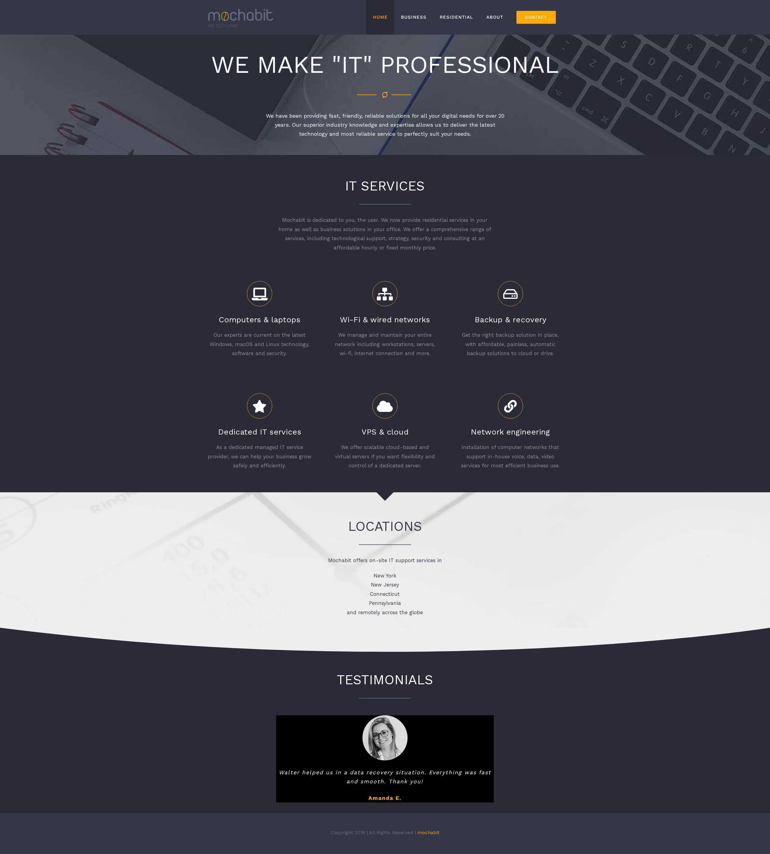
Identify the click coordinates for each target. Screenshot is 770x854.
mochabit (428, 841)
